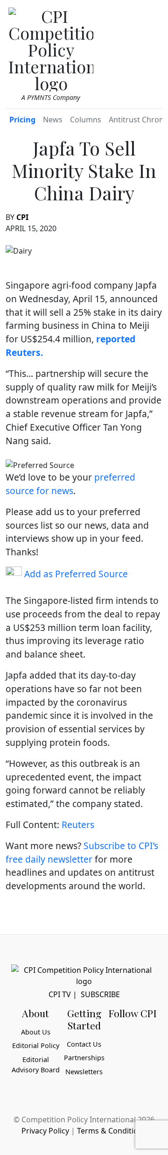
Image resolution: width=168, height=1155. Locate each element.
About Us (35, 1031)
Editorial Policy (35, 1045)
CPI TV (60, 994)
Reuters (78, 824)
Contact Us (84, 1044)
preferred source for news (70, 484)
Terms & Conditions (112, 1131)
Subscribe (100, 994)
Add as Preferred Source (75, 573)
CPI (22, 217)
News (53, 119)
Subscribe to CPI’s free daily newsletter (82, 852)
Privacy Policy (45, 1131)
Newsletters (84, 1071)
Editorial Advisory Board (36, 1064)
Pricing (22, 119)
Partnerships (84, 1057)
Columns (85, 119)
